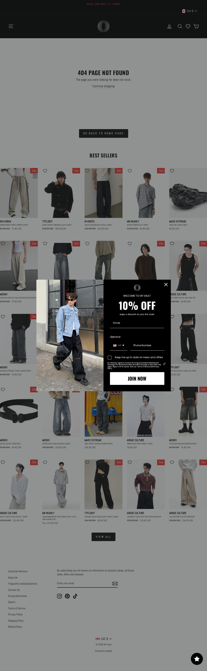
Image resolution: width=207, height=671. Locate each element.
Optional (115, 337)
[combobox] (119, 345)
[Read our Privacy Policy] (164, 363)
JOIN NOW (137, 378)
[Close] (166, 284)
